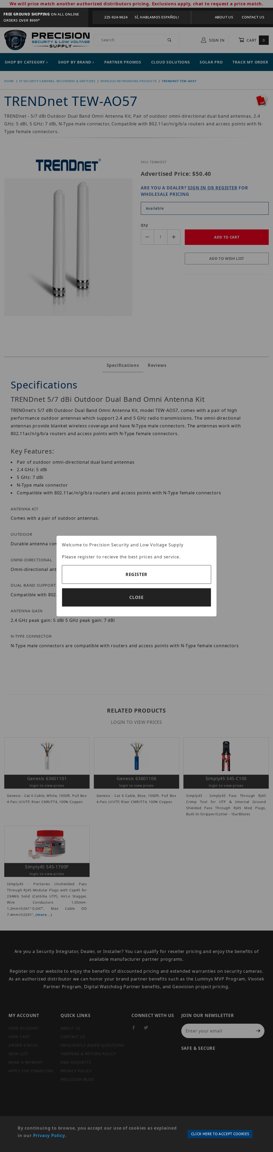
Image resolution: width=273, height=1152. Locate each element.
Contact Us (253, 17)
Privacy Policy (49, 1135)
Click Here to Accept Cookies (220, 1133)
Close (136, 597)
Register (136, 574)
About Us (224, 17)
